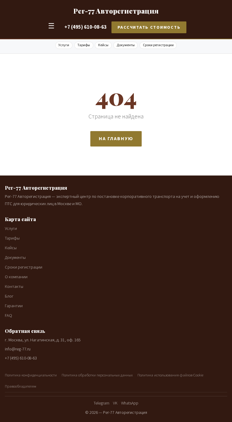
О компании (16, 277)
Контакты (14, 286)
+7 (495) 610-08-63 (85, 27)
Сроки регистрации (158, 45)
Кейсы (103, 45)
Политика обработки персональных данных (97, 375)
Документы (126, 45)
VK (115, 403)
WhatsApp (129, 403)
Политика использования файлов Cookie (170, 375)
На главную (116, 138)
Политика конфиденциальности (31, 375)
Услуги (63, 45)
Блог (9, 296)
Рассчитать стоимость (149, 27)
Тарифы (83, 45)
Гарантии (14, 306)
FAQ (8, 315)
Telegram (101, 403)
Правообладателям (20, 386)
